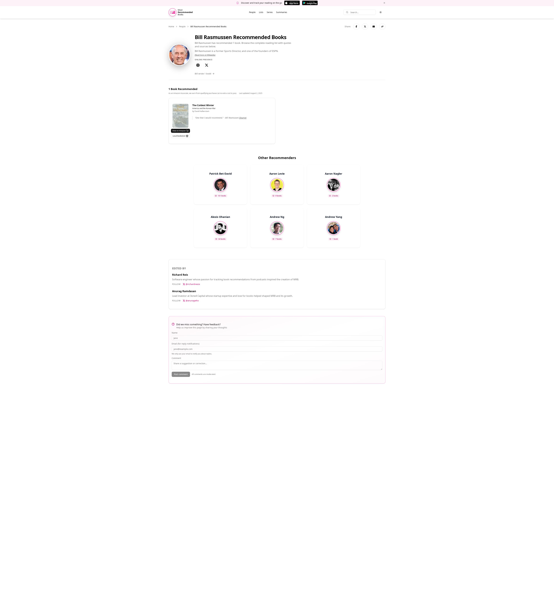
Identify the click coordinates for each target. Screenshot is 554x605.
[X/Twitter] (206, 65)
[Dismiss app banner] (384, 3)
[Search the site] (347, 12)
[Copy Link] (382, 26)
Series (270, 12)
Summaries (281, 12)
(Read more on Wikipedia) (205, 55)
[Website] (198, 65)
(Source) (242, 117)
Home (171, 26)
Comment (176, 358)
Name (174, 332)
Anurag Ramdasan (184, 291)
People (252, 12)
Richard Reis (180, 274)
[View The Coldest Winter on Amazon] (180, 116)
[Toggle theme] (380, 12)
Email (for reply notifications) (185, 343)
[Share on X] (365, 26)
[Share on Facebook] (356, 26)
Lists (261, 12)
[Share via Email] (373, 26)
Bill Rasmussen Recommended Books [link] (208, 26)
